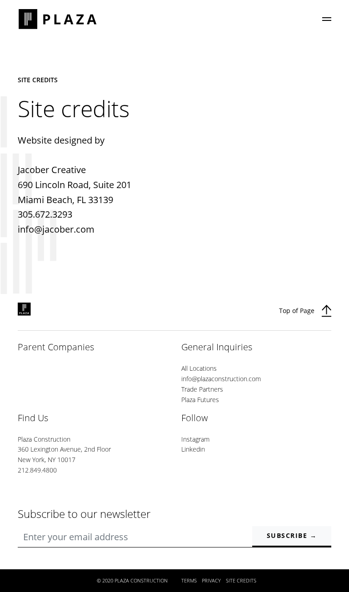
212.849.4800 (37, 470)
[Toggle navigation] (326, 19)
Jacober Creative (52, 170)
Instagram (195, 439)
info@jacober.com (56, 229)
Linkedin (193, 449)
